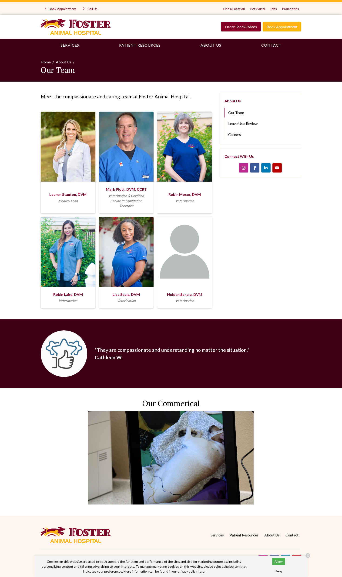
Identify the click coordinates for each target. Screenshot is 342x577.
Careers (234, 134)
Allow (279, 561)
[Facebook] (254, 168)
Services (70, 45)
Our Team (236, 112)
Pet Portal (257, 9)
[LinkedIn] (266, 168)
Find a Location (234, 9)
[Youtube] (277, 168)
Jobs (273, 9)
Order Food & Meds (241, 26)
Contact (271, 45)
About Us (211, 45)
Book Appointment (282, 26)
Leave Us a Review (243, 123)
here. (201, 571)
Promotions (290, 9)
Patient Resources (140, 45)
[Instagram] (243, 168)
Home (46, 62)
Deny (278, 571)
